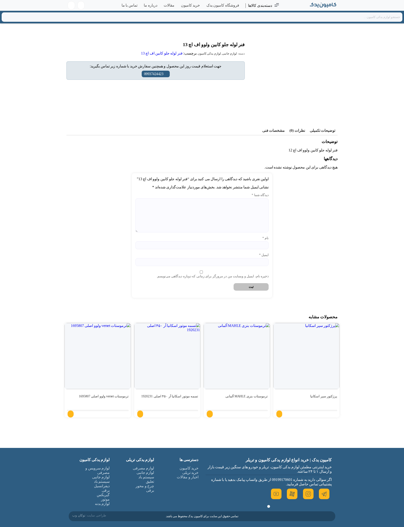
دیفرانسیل (102, 486)
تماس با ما (129, 5)
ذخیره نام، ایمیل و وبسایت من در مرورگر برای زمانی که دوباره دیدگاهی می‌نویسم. (212, 276)
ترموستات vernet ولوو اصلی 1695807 (104, 396)
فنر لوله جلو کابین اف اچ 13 (162, 53)
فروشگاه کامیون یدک (222, 5)
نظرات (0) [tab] (297, 130)
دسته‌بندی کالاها (260, 5)
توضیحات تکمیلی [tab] (322, 130)
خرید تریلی (190, 473)
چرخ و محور (145, 486)
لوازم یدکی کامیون (209, 53)
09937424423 (153, 74)
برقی (150, 490)
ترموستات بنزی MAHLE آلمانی (246, 396)
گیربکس (103, 495)
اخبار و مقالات (187, 477)
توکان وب (78, 515)
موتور (105, 499)
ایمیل (264, 255)
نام (265, 238)
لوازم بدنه (102, 504)
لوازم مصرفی (143, 468)
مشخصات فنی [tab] (273, 130)
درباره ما (150, 5)
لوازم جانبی (229, 53)
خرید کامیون (190, 5)
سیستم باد (146, 477)
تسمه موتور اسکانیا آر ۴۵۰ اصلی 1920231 (169, 396)
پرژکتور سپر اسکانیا (323, 396)
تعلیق (150, 481)
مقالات (169, 5)
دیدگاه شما (260, 195)
